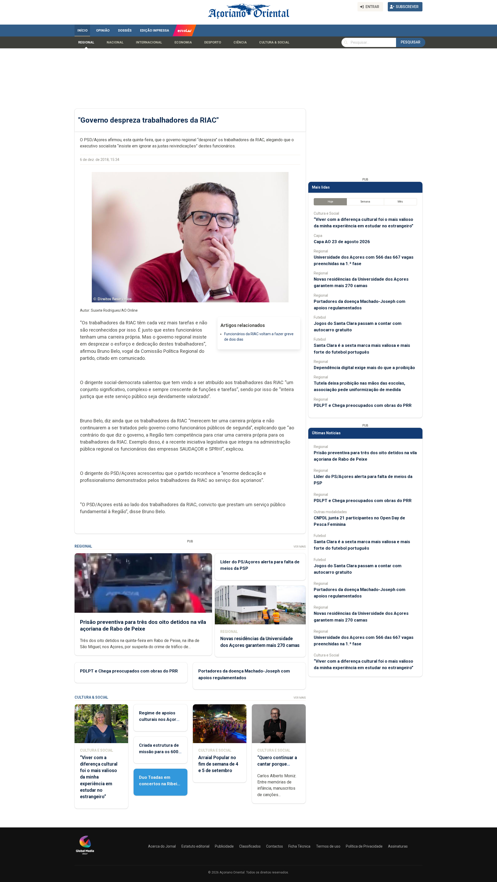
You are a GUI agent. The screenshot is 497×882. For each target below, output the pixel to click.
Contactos (274, 846)
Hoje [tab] (330, 201)
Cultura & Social (274, 42)
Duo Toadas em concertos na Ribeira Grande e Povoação (160, 784)
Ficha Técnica (299, 846)
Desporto (212, 42)
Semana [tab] (365, 201)
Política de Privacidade (364, 846)
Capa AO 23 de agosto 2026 (342, 241)
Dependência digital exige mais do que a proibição (364, 367)
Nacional (115, 42)
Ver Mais (300, 546)
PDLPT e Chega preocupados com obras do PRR (129, 671)
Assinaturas (398, 846)
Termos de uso (328, 846)
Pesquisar (410, 42)
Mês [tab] (400, 201)
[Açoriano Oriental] (85, 855)
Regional (86, 42)
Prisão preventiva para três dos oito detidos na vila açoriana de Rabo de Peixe (143, 625)
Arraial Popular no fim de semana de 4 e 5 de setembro (218, 764)
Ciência (240, 42)
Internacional (149, 42)
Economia (183, 42)
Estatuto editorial (195, 846)
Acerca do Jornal (162, 846)
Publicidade (224, 846)
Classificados (250, 846)
